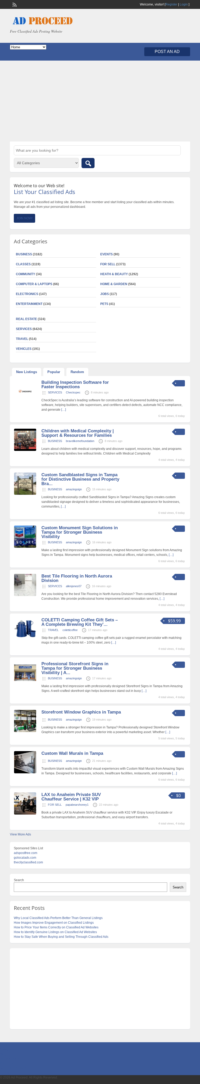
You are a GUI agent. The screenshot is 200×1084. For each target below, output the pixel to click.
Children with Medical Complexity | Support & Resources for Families (77, 433)
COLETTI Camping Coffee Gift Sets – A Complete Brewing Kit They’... (79, 622)
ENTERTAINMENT (29, 304)
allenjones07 (74, 586)
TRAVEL (53, 630)
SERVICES (55, 392)
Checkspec (73, 392)
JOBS (104, 294)
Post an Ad (167, 51)
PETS (104, 304)
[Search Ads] (88, 163)
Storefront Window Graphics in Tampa (81, 712)
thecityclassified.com (28, 862)
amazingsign (74, 489)
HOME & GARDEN (113, 284)
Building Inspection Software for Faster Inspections (75, 384)
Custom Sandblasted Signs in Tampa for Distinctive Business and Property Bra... (80, 479)
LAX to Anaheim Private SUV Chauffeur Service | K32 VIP (71, 797)
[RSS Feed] (14, 4)
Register (171, 4)
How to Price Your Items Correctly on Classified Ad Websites (56, 927)
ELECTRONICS (27, 294)
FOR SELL (107, 264)
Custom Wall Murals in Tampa (72, 753)
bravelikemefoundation (80, 441)
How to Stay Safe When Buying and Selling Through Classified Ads (61, 937)
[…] (63, 409)
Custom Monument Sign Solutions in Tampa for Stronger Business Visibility (79, 532)
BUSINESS (55, 441)
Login (184, 4)
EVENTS (106, 254)
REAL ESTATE (26, 319)
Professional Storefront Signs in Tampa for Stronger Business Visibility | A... (74, 668)
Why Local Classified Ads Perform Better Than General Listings (58, 918)
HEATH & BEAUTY (114, 274)
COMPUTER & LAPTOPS (34, 284)
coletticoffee (70, 630)
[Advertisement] (100, 101)
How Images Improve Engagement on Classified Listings (54, 922)
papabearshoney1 (77, 804)
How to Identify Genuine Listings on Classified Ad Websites (55, 932)
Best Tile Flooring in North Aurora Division (76, 578)
